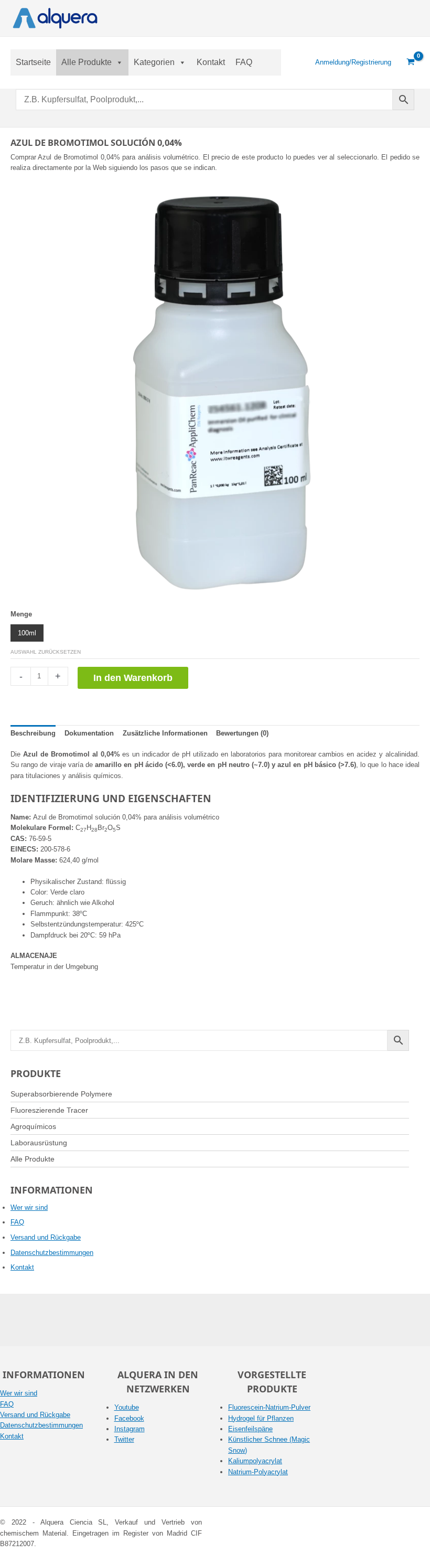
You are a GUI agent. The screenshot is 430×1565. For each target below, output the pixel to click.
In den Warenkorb (133, 678)
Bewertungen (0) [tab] (242, 733)
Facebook (129, 1418)
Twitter (124, 1439)
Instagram (129, 1429)
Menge (21, 614)
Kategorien (154, 62)
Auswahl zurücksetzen (45, 652)
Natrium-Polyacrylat (258, 1472)
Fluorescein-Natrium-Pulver (269, 1407)
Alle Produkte (86, 62)
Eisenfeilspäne (250, 1429)
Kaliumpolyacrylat (255, 1461)
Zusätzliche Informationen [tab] (165, 733)
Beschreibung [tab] (33, 733)
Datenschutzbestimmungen (51, 1253)
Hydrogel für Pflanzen (261, 1418)
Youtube (126, 1407)
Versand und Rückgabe (45, 1237)
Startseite (33, 62)
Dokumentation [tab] (89, 733)
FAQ (243, 62)
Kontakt (211, 62)
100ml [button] (27, 633)
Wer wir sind (29, 1207)
